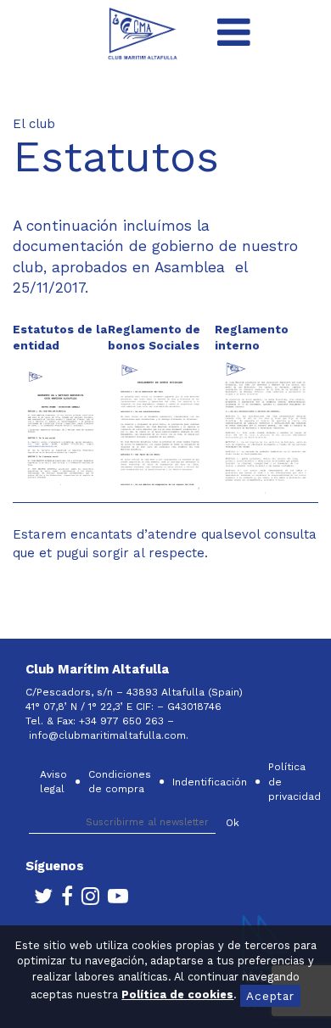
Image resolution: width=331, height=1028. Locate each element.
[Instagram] (86, 900)
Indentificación (209, 782)
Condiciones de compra (119, 781)
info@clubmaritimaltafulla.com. (110, 735)
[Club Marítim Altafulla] (143, 33)
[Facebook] (63, 900)
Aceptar (270, 996)
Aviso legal (53, 781)
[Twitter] (39, 900)
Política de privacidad (294, 781)
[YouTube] (113, 900)
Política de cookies (177, 994)
